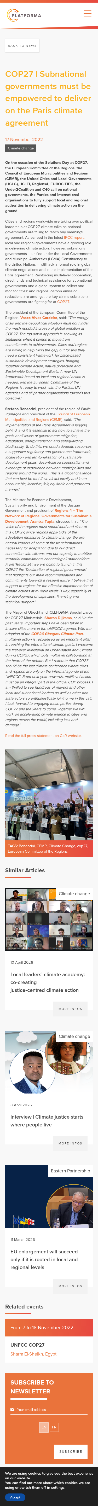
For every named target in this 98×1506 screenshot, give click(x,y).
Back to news (22, 46)
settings (58, 1487)
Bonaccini (27, 846)
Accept (15, 1497)
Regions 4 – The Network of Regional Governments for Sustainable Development (48, 516)
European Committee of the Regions (38, 851)
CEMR (42, 846)
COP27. (63, 302)
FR (54, 1427)
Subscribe (70, 1451)
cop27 (82, 846)
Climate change (21, 148)
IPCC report (74, 237)
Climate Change (62, 846)
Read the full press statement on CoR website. (43, 736)
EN (44, 1427)
